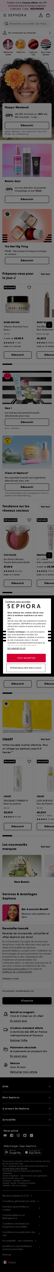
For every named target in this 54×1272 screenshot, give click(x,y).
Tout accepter (26, 658)
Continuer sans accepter (18, 601)
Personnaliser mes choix (25, 668)
